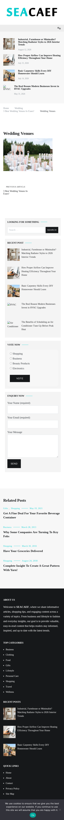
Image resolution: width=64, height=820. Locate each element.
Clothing (10, 655)
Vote (19, 378)
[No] (60, 809)
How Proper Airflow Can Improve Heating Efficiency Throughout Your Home (39, 56)
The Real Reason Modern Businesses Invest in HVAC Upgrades (36, 87)
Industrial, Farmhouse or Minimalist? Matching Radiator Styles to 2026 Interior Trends (39, 42)
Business (17, 358)
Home (8, 773)
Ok (32, 815)
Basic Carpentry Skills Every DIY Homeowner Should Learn (34, 72)
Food (8, 660)
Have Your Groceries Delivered (23, 551)
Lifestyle (10, 670)
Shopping (17, 353)
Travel (9, 686)
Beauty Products (21, 363)
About (8, 778)
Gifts (5, 508)
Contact (9, 783)
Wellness (10, 692)
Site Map (10, 794)
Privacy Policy (12, 788)
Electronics (18, 368)
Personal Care (12, 676)
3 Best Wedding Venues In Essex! (15, 190)
